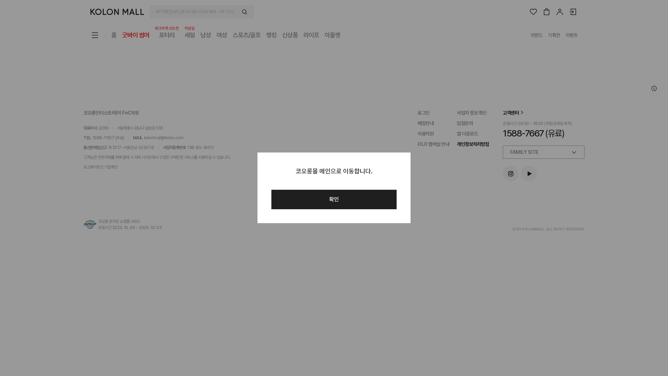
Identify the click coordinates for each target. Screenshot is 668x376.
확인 (334, 199)
